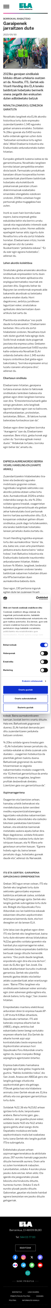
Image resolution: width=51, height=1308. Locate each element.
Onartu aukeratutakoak (25, 698)
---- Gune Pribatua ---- (25, 1281)
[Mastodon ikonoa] (40, 1257)
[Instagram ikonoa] (24, 1257)
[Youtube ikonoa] (40, 1265)
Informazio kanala (30, 1300)
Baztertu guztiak (25, 707)
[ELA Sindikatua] (29, 6)
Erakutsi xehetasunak (32, 681)
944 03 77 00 (27, 1237)
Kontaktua (17, 1292)
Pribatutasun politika (20, 1296)
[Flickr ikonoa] (15, 1265)
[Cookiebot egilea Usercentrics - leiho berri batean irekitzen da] (36, 598)
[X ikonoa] (32, 1257)
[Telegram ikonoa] (24, 1265)
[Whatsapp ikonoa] (32, 1265)
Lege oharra (33, 1292)
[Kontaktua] (28, 1272)
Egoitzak (25, 1248)
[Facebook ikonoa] (15, 1257)
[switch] (44, 653)
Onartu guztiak (25, 690)
